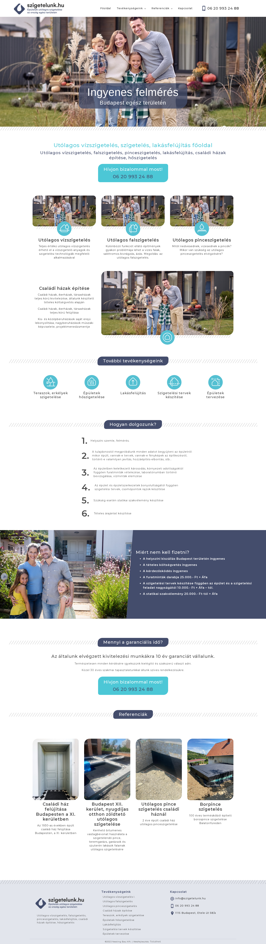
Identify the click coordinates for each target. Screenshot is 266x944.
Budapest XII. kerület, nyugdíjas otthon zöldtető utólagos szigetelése (107, 814)
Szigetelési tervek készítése (174, 395)
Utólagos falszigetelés (133, 240)
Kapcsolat (185, 8)
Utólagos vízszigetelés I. (119, 896)
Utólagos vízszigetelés (64, 240)
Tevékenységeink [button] (130, 8)
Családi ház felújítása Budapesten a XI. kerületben (55, 812)
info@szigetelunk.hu (190, 898)
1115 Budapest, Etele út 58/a (195, 913)
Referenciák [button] (160, 8)
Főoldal (105, 8)
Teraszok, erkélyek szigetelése (50, 395)
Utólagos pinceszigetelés (202, 240)
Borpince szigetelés (210, 807)
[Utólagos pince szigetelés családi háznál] (159, 769)
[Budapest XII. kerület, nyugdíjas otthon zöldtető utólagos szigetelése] (107, 769)
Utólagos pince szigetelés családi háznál (158, 809)
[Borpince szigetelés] (210, 769)
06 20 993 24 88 (223, 8)
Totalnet (155, 941)
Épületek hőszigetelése (92, 395)
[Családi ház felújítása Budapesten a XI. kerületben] (56, 769)
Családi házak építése (64, 288)
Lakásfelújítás (133, 393)
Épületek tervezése (215, 395)
